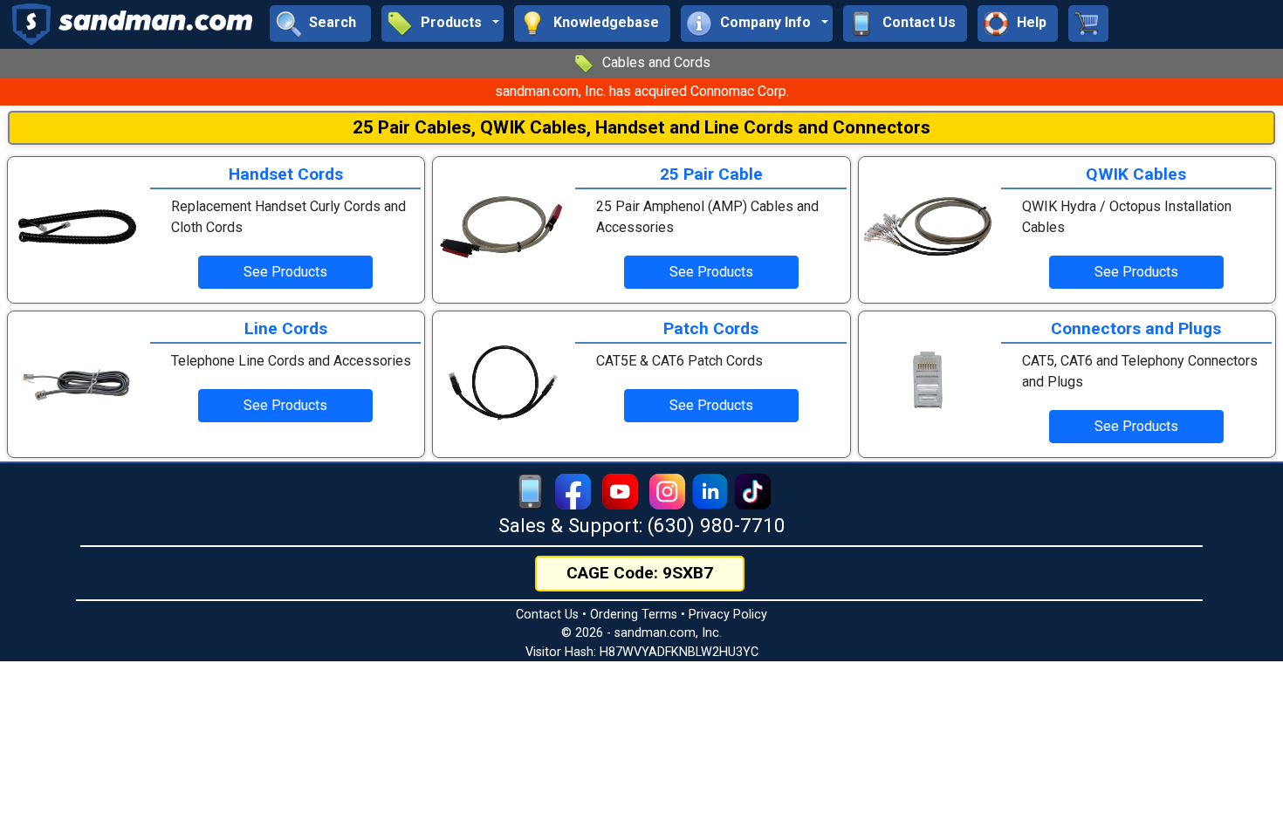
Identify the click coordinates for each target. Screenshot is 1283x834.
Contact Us (547, 614)
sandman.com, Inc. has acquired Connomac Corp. (642, 91)
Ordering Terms (633, 614)
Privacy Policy (728, 614)
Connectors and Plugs (1136, 328)
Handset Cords (286, 174)
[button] (442, 23)
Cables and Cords (656, 62)
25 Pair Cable (711, 174)
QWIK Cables (1136, 174)
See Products (285, 271)
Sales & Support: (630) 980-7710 (642, 525)
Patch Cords (710, 328)
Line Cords (285, 328)
